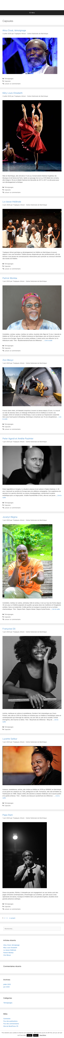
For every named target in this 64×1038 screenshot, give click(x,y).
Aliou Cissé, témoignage (14, 30)
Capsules (7, 81)
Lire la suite (48, 340)
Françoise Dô (8, 629)
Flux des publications (10, 1021)
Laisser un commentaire (12, 84)
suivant (12, 918)
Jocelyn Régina (9, 517)
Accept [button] (29, 1035)
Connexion (6, 1018)
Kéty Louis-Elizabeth (12, 93)
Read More (43, 1035)
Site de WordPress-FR (10, 1026)
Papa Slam (7, 815)
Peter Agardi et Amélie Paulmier (17, 438)
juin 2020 (6, 987)
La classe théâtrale (11, 201)
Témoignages (8, 78)
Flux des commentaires (11, 1023)
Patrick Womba (9, 278)
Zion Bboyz (7, 360)
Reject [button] (35, 1035)
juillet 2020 (7, 984)
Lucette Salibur (9, 739)
